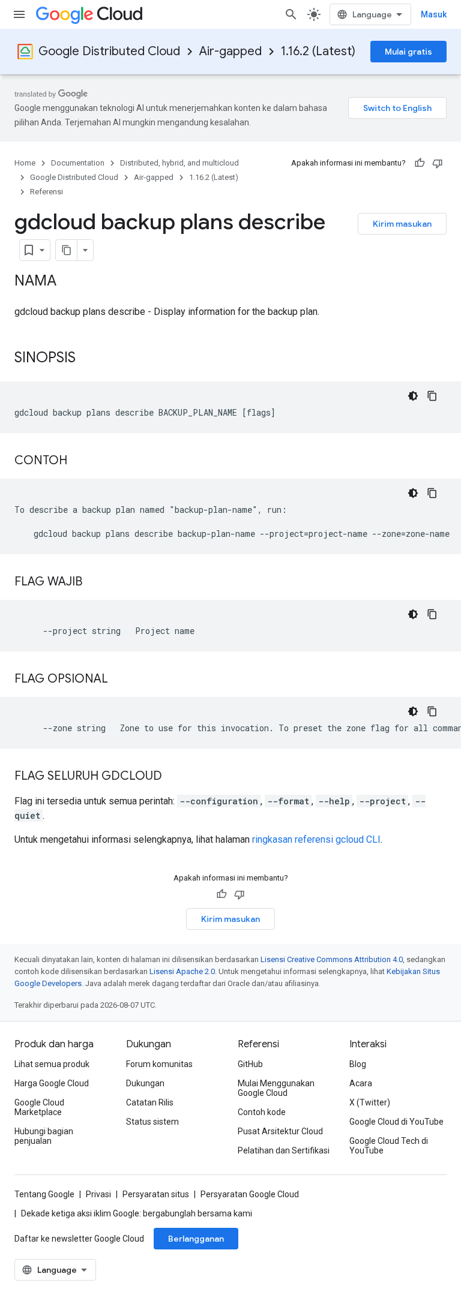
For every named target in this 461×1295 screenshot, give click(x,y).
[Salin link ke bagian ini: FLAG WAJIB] (94, 582)
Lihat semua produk (51, 1064)
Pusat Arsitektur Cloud (280, 1131)
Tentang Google (44, 1194)
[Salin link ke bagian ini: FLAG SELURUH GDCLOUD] (174, 777)
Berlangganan (196, 1238)
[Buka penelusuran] (291, 14)
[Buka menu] (19, 14)
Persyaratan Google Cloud (249, 1194)
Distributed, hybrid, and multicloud (179, 162)
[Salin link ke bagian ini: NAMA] (68, 282)
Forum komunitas (159, 1064)
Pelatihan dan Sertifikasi (284, 1150)
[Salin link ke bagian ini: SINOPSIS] (88, 358)
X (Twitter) (369, 1102)
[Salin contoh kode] (432, 395)
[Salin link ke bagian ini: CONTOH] (79, 461)
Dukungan (145, 1083)
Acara (360, 1083)
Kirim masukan (402, 223)
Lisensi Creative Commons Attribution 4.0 (332, 959)
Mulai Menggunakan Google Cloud (276, 1088)
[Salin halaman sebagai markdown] (66, 250)
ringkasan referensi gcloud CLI (316, 839)
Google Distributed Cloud (109, 51)
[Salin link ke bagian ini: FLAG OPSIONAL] (120, 679)
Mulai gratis (408, 51)
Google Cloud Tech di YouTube (388, 1145)
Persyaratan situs (155, 1194)
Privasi (98, 1194)
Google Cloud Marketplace (39, 1107)
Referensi (46, 191)
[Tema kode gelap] (413, 395)
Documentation (77, 162)
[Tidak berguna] (438, 163)
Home (24, 162)
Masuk (434, 14)
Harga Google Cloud (51, 1083)
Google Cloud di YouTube (396, 1121)
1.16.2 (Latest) (318, 51)
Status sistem (152, 1121)
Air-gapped (230, 51)
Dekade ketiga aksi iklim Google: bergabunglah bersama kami (136, 1213)
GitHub (250, 1064)
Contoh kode (262, 1112)
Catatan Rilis (149, 1102)
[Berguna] (420, 163)
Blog (357, 1064)
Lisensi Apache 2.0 (182, 971)
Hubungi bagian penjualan (43, 1136)
